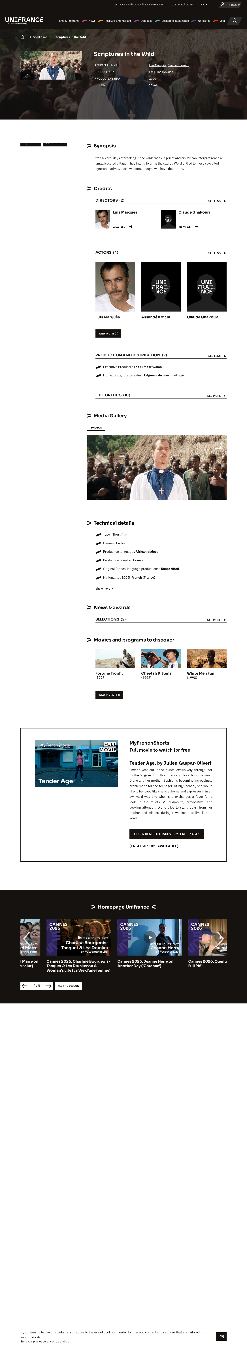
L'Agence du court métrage (164, 375)
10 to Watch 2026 (182, 4)
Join (222, 20)
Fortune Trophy (109, 673)
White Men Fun (200, 673)
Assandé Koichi (155, 317)
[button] (218, 446)
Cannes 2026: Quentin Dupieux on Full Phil (194, 963)
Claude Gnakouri (178, 65)
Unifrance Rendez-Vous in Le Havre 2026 (138, 4)
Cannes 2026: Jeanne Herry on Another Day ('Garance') (119, 963)
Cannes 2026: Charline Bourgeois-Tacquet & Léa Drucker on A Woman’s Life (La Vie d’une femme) (52, 966)
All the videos (68, 986)
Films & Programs (68, 20)
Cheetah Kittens (156, 673)
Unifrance (204, 20)
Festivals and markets (118, 20)
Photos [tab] (96, 427)
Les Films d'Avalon (161, 72)
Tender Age (142, 763)
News (92, 20)
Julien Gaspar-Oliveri (187, 763)
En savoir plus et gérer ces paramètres (45, 1341)
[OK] (221, 1336)
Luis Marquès (157, 65)
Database (146, 20)
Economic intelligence (175, 20)
